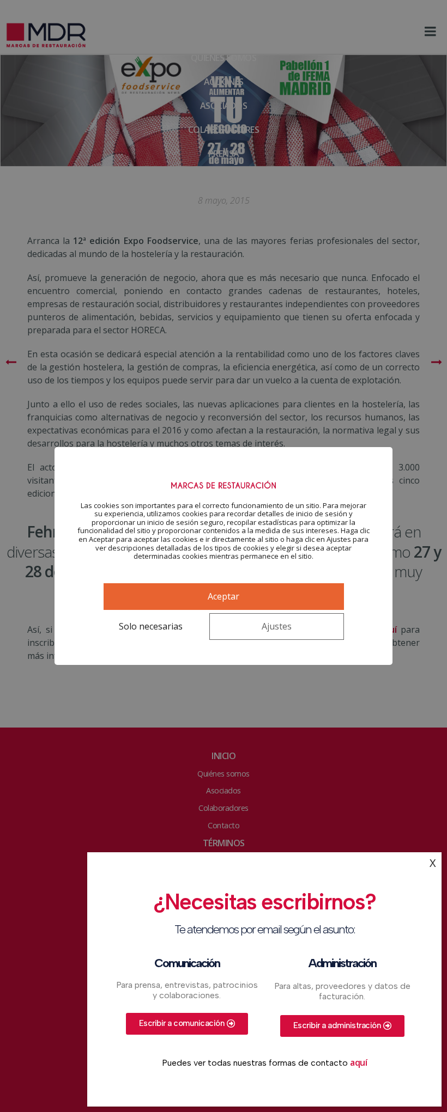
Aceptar (223, 596)
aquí (358, 1062)
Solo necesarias (151, 626)
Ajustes (277, 626)
